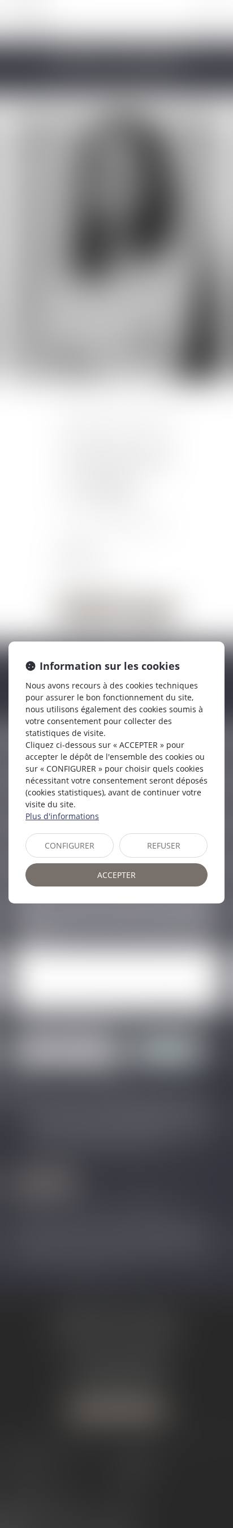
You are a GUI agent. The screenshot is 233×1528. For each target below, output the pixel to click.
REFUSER (163, 845)
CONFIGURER (69, 845)
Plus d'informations (62, 816)
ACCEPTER (116, 875)
